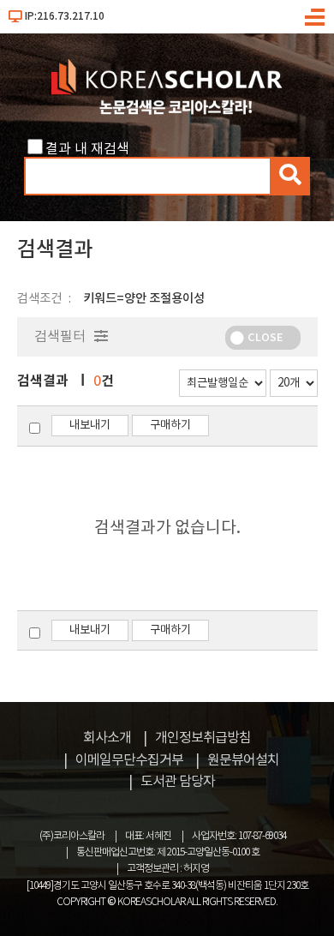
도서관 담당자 (177, 781)
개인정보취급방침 (203, 738)
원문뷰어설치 (243, 760)
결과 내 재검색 (87, 149)
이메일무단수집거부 (129, 760)
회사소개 (107, 738)
